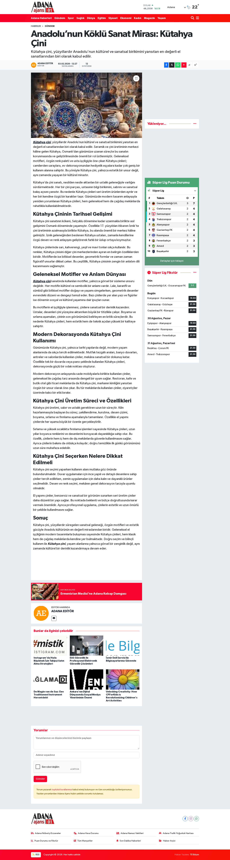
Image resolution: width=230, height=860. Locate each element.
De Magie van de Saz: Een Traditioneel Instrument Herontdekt (49, 694)
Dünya (91, 18)
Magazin (149, 18)
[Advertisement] (172, 94)
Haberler (36, 26)
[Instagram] (190, 818)
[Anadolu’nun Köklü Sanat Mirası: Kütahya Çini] (86, 105)
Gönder (40, 779)
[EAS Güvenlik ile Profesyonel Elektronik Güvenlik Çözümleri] (86, 645)
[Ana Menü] (197, 18)
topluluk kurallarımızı (62, 789)
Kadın (137, 18)
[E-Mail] (53, 618)
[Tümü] (194, 123)
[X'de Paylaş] (171, 65)
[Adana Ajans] (42, 7)
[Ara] (193, 18)
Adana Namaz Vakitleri (132, 833)
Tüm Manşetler (85, 841)
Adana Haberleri (41, 18)
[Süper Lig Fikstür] (194, 272)
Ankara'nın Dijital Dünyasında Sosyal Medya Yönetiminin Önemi (85, 694)
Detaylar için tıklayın (172, 261)
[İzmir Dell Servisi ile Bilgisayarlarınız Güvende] (122, 645)
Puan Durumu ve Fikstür (46, 841)
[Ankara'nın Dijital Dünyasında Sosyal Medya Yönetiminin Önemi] (86, 679)
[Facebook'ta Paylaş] (166, 65)
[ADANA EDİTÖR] (41, 613)
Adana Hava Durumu (88, 833)
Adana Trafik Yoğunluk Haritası (178, 833)
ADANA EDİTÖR (62, 611)
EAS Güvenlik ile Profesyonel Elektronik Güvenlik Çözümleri (83, 661)
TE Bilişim (194, 854)
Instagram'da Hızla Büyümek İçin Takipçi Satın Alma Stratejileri (49, 661)
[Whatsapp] (196, 818)
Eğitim (102, 18)
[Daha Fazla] (184, 65)
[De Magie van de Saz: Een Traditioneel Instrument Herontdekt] (50, 679)
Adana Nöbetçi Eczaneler (48, 833)
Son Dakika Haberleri (130, 841)
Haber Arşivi (169, 841)
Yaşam (162, 18)
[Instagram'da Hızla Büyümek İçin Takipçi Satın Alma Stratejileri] (50, 645)
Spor (71, 18)
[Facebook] (185, 818)
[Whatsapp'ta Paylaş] (178, 65)
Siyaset (113, 18)
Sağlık (80, 18)
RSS (37, 854)
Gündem (59, 18)
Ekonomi (125, 18)
